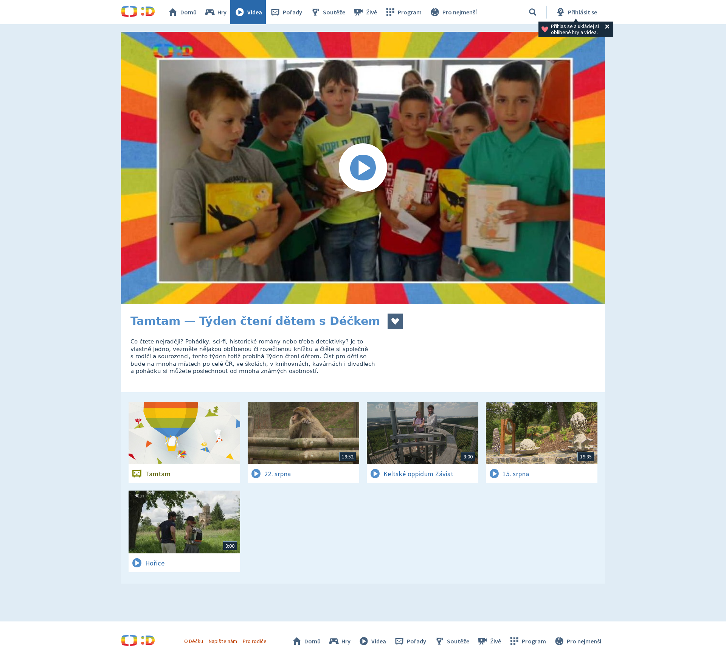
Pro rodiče (255, 641)
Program (410, 12)
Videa (254, 12)
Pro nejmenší (459, 12)
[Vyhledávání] (532, 12)
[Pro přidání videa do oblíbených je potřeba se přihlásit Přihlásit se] (395, 321)
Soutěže (334, 12)
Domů (188, 12)
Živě (371, 12)
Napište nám (223, 641)
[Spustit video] (363, 168)
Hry (221, 12)
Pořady (292, 12)
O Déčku (193, 641)
